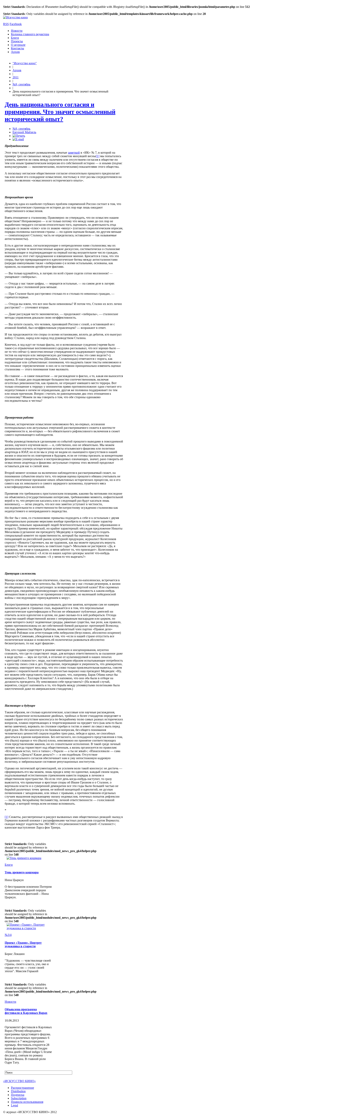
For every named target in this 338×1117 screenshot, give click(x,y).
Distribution (18, 1091)
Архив (15, 51)
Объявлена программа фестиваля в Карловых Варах (26, 1011)
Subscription (18, 1098)
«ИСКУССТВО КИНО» (19, 1081)
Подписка (17, 1094)
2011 (16, 77)
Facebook (16, 24)
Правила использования (27, 1101)
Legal (14, 1105)
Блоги (15, 37)
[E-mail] (18, 139)
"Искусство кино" (25, 63)
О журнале (18, 44)
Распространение (22, 1087)
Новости (16, 30)
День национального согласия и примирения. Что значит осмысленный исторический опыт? (60, 111)
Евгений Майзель (24, 132)
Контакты (17, 48)
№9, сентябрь (21, 84)
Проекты (17, 41)
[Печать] (19, 135)
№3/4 (8, 935)
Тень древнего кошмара (22, 872)
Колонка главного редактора (30, 34)
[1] (97, 156)
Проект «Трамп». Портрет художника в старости (23, 944)
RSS (6, 24)
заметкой (74, 152)
